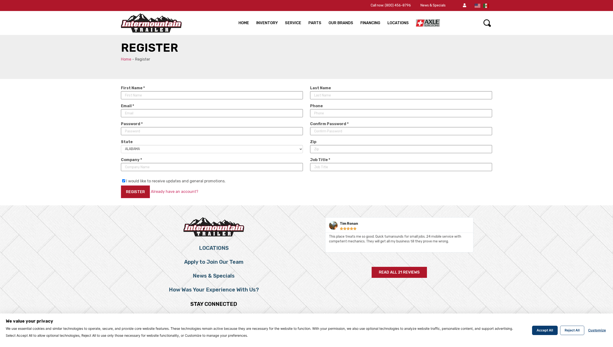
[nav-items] (427, 22)
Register (135, 192)
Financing (370, 23)
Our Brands (341, 23)
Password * (132, 124)
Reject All (572, 330)
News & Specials (433, 5)
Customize (597, 330)
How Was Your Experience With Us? (214, 289)
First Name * (133, 88)
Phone (316, 106)
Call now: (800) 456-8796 (391, 5)
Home (243, 23)
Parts (314, 23)
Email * (127, 106)
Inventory (267, 23)
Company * (131, 160)
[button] (464, 5)
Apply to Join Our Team (214, 262)
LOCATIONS (398, 23)
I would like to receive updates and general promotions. (175, 181)
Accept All (545, 330)
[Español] (486, 5)
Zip (313, 142)
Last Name (320, 88)
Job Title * (320, 160)
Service (293, 23)
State (127, 142)
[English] (478, 5)
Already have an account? (174, 191)
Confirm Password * (329, 124)
